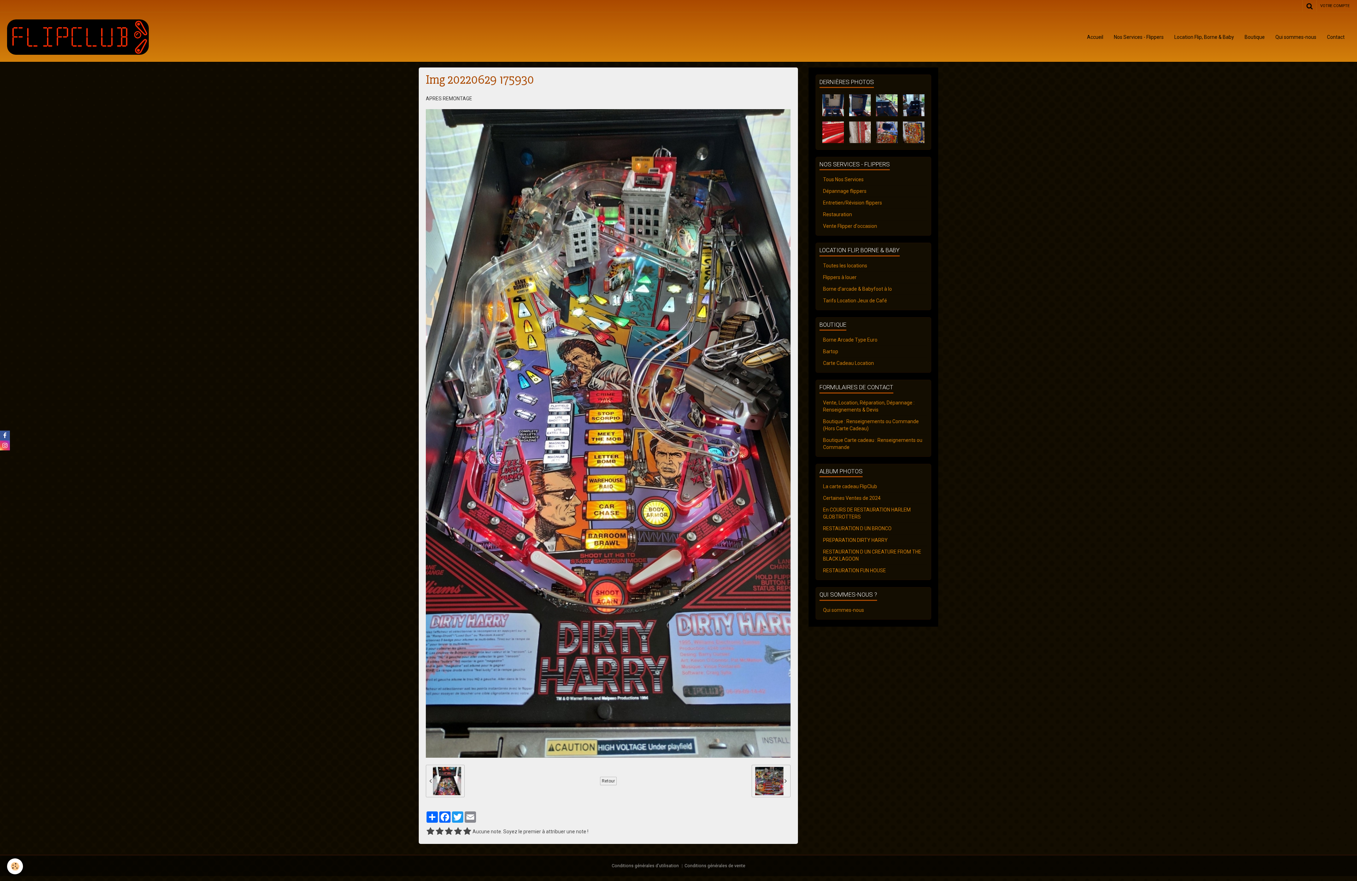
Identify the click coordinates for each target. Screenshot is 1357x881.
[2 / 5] (439, 831)
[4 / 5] (458, 831)
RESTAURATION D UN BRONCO (857, 528)
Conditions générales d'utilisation (645, 865)
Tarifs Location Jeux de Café (855, 300)
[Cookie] (15, 866)
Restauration (837, 214)
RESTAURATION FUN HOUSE (854, 570)
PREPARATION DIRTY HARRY (855, 540)
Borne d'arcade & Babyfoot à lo (857, 289)
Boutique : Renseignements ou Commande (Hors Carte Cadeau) (871, 425)
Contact (1336, 37)
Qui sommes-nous (1295, 37)
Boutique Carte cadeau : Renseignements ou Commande (872, 443)
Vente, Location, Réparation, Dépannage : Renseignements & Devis (869, 406)
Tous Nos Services (843, 179)
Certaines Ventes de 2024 (852, 498)
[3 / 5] (449, 831)
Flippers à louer (840, 277)
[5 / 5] (467, 831)
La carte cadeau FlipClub (850, 486)
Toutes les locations (845, 265)
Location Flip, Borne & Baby (1204, 37)
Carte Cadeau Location (848, 363)
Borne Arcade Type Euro (850, 340)
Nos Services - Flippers (1139, 37)
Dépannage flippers (845, 191)
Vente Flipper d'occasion (850, 226)
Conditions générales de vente (715, 865)
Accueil (1095, 37)
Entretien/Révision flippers (852, 203)
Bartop (830, 351)
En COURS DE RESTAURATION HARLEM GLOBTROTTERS (867, 513)
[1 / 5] (430, 831)
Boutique (1255, 37)
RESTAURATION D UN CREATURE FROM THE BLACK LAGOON (872, 555)
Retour (608, 781)
